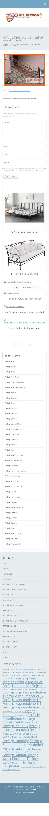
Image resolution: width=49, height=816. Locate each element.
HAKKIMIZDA (40, 787)
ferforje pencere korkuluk (21, 727)
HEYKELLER (6, 657)
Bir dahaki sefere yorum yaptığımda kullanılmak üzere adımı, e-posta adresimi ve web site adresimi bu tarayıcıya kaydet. (24, 169)
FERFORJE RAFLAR (9, 636)
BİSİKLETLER (7, 574)
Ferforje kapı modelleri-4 (22, 703)
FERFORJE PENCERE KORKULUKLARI (15, 631)
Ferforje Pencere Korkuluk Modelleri (24, 312)
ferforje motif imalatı (12, 476)
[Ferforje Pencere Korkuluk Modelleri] (24, 306)
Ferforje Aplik (9, 361)
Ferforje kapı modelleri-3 (22, 699)
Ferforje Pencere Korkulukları (15, 507)
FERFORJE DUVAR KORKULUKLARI (14, 605)
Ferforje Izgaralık (11, 445)
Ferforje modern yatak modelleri (21, 720)
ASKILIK (5, 563)
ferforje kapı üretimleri (16, 712)
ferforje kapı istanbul (35, 689)
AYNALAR (6, 569)
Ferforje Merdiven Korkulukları (19, 91)
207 (30, 344)
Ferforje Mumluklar (11, 481)
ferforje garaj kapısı (30, 675)
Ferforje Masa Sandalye (13, 460)
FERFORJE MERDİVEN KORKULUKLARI (15, 621)
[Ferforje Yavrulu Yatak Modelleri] (24, 293)
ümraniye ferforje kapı (39, 767)
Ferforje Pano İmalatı (12, 497)
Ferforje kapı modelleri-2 (24, 696)
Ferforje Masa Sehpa (12, 466)
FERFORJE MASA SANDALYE (12, 616)
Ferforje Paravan (11, 502)
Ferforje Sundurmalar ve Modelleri (23, 742)
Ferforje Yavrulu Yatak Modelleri (24, 299)
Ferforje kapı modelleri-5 (22, 707)
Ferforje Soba (10, 528)
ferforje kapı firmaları (9, 689)
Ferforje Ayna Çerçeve (12, 377)
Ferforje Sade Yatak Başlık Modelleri (20, 735)
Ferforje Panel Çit (11, 492)
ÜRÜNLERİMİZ (29, 787)
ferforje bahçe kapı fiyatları (10, 669)
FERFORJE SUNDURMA (10, 642)
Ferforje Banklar (10, 393)
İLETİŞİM (15, 790)
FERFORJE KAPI (8, 610)
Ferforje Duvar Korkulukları (14, 429)
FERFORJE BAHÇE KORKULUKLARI (14, 584)
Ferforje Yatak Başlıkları (13, 544)
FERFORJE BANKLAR (9, 595)
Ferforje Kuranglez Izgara (14, 455)
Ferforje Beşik (10, 403)
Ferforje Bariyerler (11, 398)
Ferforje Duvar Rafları (12, 434)
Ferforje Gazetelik (11, 440)
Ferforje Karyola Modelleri (25, 287)
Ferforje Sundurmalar (12, 539)
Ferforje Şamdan (11, 518)
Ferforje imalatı (15, 685)
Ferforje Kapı (9, 450)
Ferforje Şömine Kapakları (14, 533)
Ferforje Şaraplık (11, 523)
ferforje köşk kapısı (22, 715)
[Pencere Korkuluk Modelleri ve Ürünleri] (24, 21)
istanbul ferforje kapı (27, 767)
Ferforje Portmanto (11, 513)
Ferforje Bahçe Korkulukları (14, 382)
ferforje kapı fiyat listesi (22, 689)
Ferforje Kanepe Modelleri (24, 232)
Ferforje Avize (10, 372)
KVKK (27, 790)
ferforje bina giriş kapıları (12, 672)
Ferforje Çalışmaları (19, 764)
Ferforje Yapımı (14, 754)
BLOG (22, 790)
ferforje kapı (36, 685)
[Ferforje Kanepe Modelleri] (24, 207)
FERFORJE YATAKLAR (10, 647)
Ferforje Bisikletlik (11, 408)
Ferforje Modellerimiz (21, 716)
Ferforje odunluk (15, 725)
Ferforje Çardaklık (11, 413)
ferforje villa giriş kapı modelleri (16, 752)
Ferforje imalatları (29, 681)
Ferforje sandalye (16, 740)
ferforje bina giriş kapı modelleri (29, 672)
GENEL (5, 652)
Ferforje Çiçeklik (10, 419)
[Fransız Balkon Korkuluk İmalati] (24, 321)
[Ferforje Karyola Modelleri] (24, 282)
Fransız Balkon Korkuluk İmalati (24, 328)
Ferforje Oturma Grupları (13, 486)
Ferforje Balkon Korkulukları (15, 387)
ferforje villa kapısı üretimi (33, 752)
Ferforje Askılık (10, 367)
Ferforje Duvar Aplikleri (13, 424)
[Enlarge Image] (24, 54)
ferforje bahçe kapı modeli (25, 669)
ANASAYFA (7, 787)
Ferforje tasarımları (18, 748)
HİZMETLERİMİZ (18, 787)
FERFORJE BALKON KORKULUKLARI (15, 590)
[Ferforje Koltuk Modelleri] (24, 254)
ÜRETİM (33, 790)
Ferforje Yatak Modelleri (20, 756)
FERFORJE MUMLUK (9, 626)
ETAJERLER (6, 579)
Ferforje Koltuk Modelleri (24, 274)
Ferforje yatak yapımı (21, 760)
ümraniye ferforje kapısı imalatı (11, 770)
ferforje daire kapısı (19, 675)
